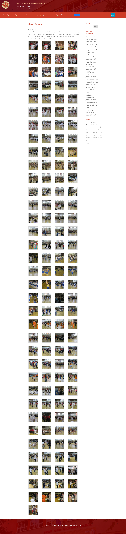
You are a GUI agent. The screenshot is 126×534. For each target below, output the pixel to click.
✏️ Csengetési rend (44, 15)
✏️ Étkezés (52, 15)
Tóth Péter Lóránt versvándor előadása (91, 64)
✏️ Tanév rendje (34, 15)
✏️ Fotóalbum (69, 15)
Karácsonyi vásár (91, 103)
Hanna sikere (90, 87)
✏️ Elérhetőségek (60, 15)
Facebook (77, 15)
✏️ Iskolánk (10, 15)
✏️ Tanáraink (18, 15)
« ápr (87, 143)
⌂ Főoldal (4, 15)
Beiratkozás (89, 44)
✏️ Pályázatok (26, 15)
